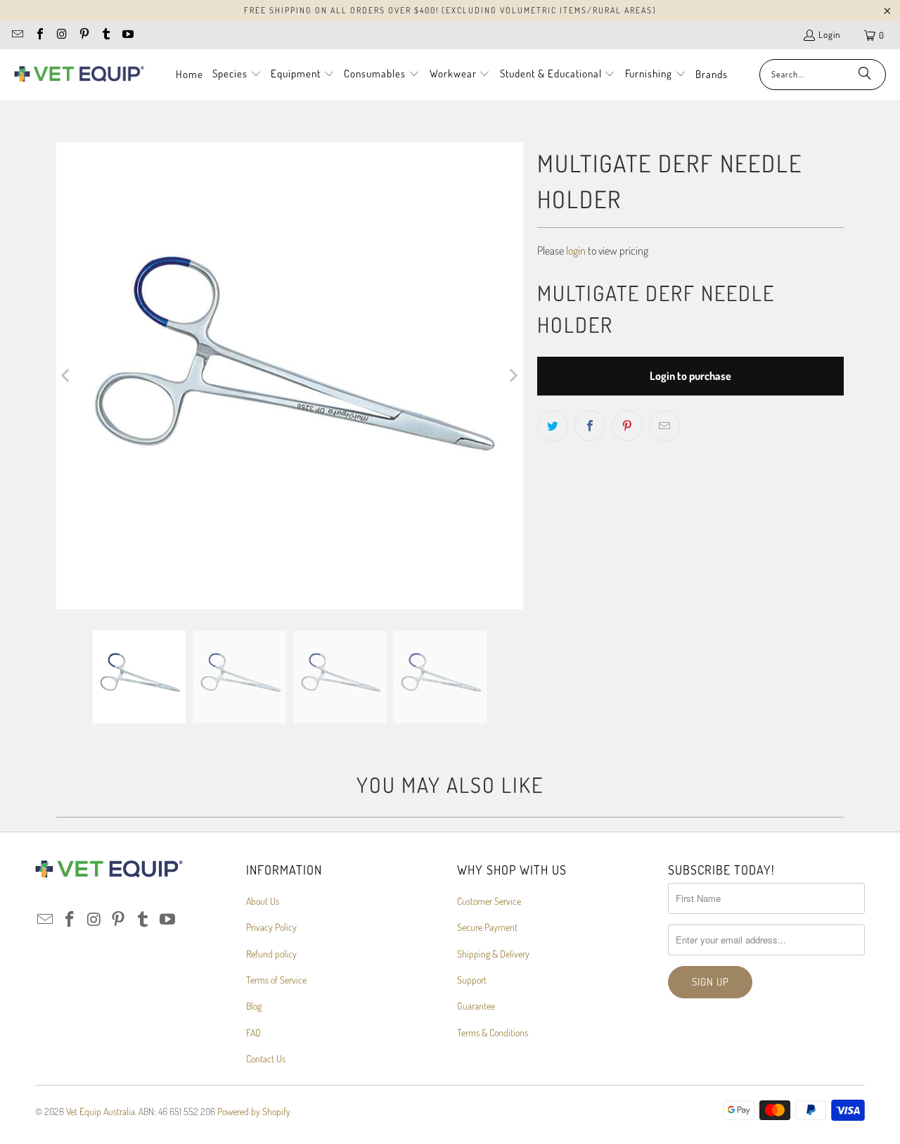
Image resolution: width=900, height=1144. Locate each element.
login (576, 250)
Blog (254, 1006)
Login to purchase (690, 376)
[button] (237, 74)
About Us (262, 901)
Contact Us (265, 1058)
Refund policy (271, 954)
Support (472, 980)
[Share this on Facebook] (589, 425)
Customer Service (489, 901)
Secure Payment (487, 927)
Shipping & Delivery (493, 954)
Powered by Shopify (253, 1111)
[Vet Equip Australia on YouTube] (127, 35)
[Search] (865, 74)
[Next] (512, 375)
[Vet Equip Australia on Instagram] (61, 35)
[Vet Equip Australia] (79, 74)
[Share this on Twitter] (552, 425)
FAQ (253, 1032)
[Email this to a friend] (664, 425)
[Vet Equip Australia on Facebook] (38, 35)
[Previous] (67, 375)
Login (829, 34)
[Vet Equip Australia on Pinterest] (83, 35)
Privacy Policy (271, 927)
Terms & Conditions (492, 1032)
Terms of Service (276, 980)
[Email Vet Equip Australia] (17, 35)
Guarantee (476, 1006)
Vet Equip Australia (100, 1111)
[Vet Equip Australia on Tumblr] (105, 35)
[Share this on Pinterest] (627, 425)
